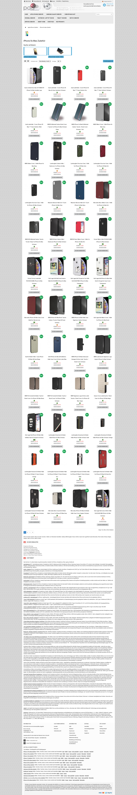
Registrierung (65, 1)
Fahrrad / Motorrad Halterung (30, 696)
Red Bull (91, 751)
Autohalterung (27, 564)
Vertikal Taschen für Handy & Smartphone (33, 683)
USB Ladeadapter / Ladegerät (30, 591)
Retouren (56, 728)
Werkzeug (26, 712)
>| (32, 532)
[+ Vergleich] (44, 88)
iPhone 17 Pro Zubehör (29, 753)
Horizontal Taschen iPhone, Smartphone (33, 674)
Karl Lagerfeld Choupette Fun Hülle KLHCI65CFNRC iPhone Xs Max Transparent (80, 281)
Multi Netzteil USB (28, 584)
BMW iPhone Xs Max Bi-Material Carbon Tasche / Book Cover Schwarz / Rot (80, 127)
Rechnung (32, 552)
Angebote (86, 733)
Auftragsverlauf (103, 728)
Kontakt (56, 726)
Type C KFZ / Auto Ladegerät (30, 603)
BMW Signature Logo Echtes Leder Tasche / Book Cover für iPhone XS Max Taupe (80, 398)
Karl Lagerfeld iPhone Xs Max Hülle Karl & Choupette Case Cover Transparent (103, 281)
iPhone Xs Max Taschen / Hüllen (56, 56)
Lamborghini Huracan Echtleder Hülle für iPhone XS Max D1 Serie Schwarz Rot (57, 474)
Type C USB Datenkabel (29, 599)
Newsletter (102, 733)
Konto (101, 726)
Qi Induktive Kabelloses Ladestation (32, 700)
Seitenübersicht (57, 730)
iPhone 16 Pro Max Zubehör (30, 760)
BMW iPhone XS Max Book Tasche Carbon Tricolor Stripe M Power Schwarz (57, 320)
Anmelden (58, 1)
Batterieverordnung (73, 737)
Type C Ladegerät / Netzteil (30, 606)
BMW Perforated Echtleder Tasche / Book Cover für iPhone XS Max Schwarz (57, 398)
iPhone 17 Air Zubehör (29, 756)
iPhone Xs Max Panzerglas (30, 56)
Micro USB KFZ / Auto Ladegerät (31, 614)
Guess (69, 751)
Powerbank (26, 573)
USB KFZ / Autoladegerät (29, 587)
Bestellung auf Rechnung (75, 739)
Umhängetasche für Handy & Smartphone (33, 690)
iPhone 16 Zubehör (28, 767)
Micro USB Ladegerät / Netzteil (31, 617)
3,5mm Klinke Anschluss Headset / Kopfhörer (34, 621)
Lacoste (79, 769)
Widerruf (71, 728)
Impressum (71, 730)
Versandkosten (72, 735)
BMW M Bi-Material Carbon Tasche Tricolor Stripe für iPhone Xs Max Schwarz (34, 242)
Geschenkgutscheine (89, 728)
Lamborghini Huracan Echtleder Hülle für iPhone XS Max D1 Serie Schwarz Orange (34, 474)
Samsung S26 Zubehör (29, 775)
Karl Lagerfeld (75, 751)
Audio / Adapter (27, 569)
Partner (86, 730)
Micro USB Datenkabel (29, 610)
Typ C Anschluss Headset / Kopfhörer (32, 626)
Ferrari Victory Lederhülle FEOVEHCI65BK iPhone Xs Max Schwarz (34, 281)
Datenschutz (72, 733)
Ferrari (66, 780)
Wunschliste (102, 730)
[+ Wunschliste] (25, 88)
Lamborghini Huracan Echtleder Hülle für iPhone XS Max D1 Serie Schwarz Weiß (80, 474)
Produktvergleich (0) (108, 61)
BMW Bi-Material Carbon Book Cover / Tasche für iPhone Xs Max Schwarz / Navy (57, 127)
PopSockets (26, 580)
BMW (62, 758)
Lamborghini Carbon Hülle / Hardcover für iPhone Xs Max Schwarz (57, 166)
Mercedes (86, 751)
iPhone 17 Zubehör (28, 758)
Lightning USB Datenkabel (30, 595)
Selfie (25, 708)
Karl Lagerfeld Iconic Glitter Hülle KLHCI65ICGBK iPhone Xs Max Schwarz (102, 513)
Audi (61, 756)
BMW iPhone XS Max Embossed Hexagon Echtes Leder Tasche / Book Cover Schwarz (80, 359)
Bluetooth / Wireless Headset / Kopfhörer (33, 631)
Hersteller (86, 726)
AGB (70, 726)
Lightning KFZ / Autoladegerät (30, 597)
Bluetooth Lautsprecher (29, 576)
